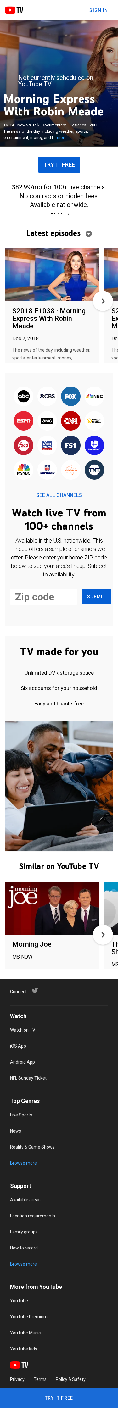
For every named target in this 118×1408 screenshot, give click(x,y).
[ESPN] (23, 421)
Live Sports (21, 1114)
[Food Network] (23, 445)
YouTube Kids (23, 1348)
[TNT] (94, 470)
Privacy (17, 1379)
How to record (24, 1247)
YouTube (19, 1300)
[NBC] (94, 396)
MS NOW (22, 957)
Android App (22, 1062)
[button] (103, 301)
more (61, 137)
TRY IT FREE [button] (59, 164)
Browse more (23, 1163)
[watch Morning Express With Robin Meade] (52, 275)
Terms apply (59, 213)
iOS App (18, 1046)
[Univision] (94, 445)
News (15, 1130)
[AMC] (47, 421)
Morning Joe (32, 944)
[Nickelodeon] (71, 470)
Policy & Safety (71, 1379)
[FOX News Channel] (47, 445)
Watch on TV (22, 1029)
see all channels (59, 495)
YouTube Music (25, 1332)
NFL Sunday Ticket (28, 1078)
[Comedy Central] (94, 421)
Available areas (25, 1199)
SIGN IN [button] (98, 10)
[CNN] (71, 421)
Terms (40, 1379)
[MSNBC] (23, 470)
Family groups (24, 1231)
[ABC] (23, 396)
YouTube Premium (29, 1316)
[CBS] (47, 396)
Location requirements (32, 1215)
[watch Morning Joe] (52, 908)
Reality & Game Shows (32, 1146)
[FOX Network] (71, 396)
